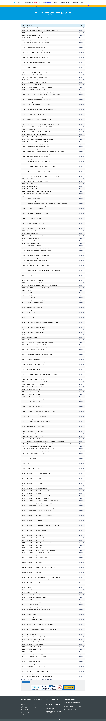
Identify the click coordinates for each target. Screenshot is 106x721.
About (35, 702)
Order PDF (81, 27)
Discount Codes (24, 709)
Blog (35, 704)
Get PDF (81, 582)
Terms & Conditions (63, 719)
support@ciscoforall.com (51, 709)
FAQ (34, 706)
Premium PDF (24, 706)
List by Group (36, 707)
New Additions (24, 704)
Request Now (26, 681)
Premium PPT (24, 707)
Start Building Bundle (25, 711)
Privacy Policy (56, 719)
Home (46, 14)
